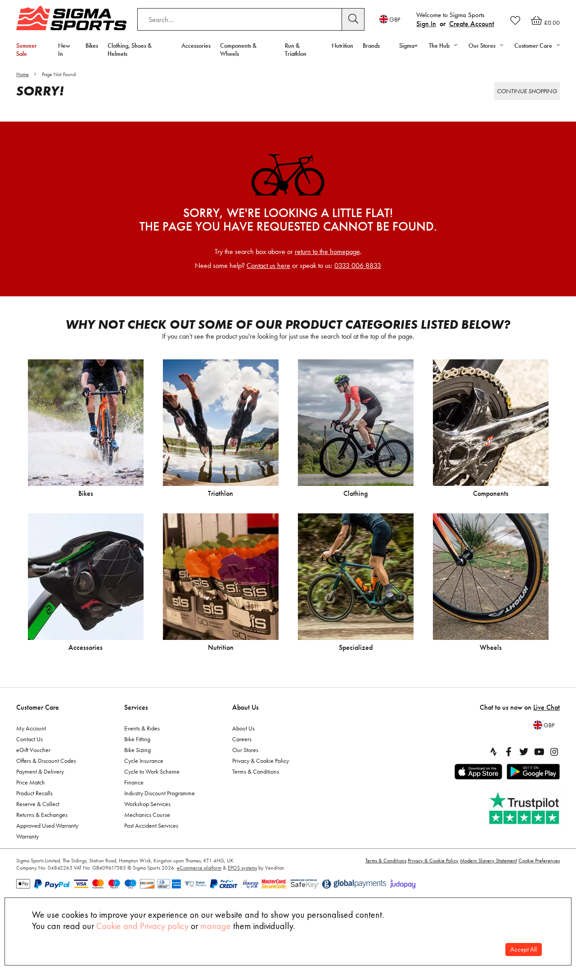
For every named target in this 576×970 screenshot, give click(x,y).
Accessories (196, 45)
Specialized (356, 647)
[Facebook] (508, 751)
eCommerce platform (199, 867)
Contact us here (268, 265)
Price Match (30, 782)
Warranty (27, 836)
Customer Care (37, 707)
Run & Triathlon (295, 49)
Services (136, 707)
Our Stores (245, 750)
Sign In (426, 23)
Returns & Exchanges (42, 815)
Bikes (92, 45)
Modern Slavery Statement (488, 860)
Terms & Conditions (255, 771)
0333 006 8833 (357, 265)
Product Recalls (34, 793)
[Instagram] (554, 751)
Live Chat (546, 707)
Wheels (491, 647)
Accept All (523, 949)
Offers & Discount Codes (46, 761)
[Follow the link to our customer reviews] (525, 808)
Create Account (471, 23)
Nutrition (342, 45)
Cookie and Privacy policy (142, 925)
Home (22, 74)
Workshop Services (147, 804)
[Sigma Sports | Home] (71, 18)
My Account (31, 728)
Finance (134, 782)
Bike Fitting (137, 739)
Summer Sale (26, 49)
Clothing (355, 493)
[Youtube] (539, 751)
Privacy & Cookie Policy (260, 761)
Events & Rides (142, 728)
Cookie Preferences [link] (539, 860)
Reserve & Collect (37, 804)
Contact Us (29, 739)
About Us (245, 707)
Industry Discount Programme (159, 793)
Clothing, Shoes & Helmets (130, 49)
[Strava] (493, 751)
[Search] (353, 19)
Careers (242, 739)
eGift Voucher (33, 750)
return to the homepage (327, 251)
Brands (371, 45)
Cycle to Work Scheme (152, 771)
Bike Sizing (137, 750)
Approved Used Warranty (47, 825)
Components (490, 493)
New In (64, 49)
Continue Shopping (527, 91)
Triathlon (220, 493)
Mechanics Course (147, 815)
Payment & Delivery (40, 771)
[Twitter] (523, 751)
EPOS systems (242, 867)
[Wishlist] (515, 20)
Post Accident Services (151, 825)
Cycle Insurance (143, 761)
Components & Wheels (238, 49)
